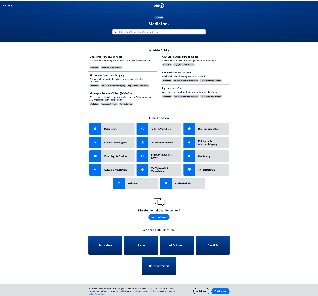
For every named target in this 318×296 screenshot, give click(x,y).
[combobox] (159, 31)
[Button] (159, 6)
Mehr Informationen (97, 294)
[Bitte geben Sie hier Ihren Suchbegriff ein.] (159, 31)
